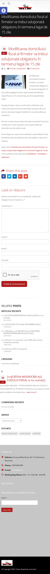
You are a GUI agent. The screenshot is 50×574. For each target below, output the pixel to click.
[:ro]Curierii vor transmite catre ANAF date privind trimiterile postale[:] (22, 341)
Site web (4, 260)
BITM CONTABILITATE (9, 433)
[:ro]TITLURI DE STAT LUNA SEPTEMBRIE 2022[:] (22, 324)
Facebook (3, 176)
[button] (3, 10)
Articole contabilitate (18, 68)
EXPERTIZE (36, 433)
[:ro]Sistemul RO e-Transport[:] (15, 349)
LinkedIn (14, 176)
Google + (20, 176)
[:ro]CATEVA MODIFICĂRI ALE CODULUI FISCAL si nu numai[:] (23, 316)
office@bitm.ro (17, 470)
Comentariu (7, 206)
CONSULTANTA (25, 433)
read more (30, 392)
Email (26, 176)
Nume (4, 237)
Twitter (9, 176)
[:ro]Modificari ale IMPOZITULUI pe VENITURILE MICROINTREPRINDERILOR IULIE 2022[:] (21, 332)
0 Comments (35, 68)
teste (12, 407)
